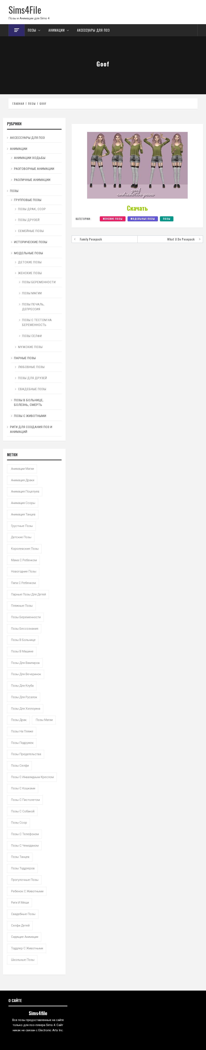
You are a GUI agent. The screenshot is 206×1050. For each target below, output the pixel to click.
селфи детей (20, 925)
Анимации (56, 30)
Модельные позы (143, 218)
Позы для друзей (32, 378)
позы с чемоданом (25, 845)
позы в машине (22, 651)
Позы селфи (32, 336)
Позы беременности (39, 282)
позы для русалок (24, 697)
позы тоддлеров (23, 868)
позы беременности (26, 617)
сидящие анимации (24, 937)
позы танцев (20, 857)
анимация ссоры (23, 503)
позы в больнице (23, 640)
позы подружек (22, 743)
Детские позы (30, 262)
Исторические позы (30, 242)
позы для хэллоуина (25, 708)
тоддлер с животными (27, 948)
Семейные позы (31, 231)
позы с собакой (22, 811)
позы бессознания (24, 628)
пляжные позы (22, 605)
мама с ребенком (24, 560)
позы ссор (19, 822)
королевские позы (25, 548)
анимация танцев (23, 514)
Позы (32, 30)
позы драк (19, 720)
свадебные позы (23, 914)
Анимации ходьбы (29, 158)
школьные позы (22, 960)
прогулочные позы (24, 880)
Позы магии (32, 293)
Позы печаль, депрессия (33, 307)
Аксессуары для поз (93, 30)
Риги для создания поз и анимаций (31, 429)
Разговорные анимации (34, 168)
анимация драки (22, 480)
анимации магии (22, 469)
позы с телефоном (25, 834)
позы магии (44, 720)
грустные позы (22, 526)
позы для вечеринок (26, 674)
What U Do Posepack (181, 239)
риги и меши (20, 902)
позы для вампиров (25, 663)
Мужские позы (30, 347)
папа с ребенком (23, 583)
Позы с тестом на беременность (37, 322)
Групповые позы (27, 200)
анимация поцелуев (25, 491)
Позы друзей (29, 220)
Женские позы (113, 218)
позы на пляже (22, 731)
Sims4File (24, 9)
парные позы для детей (28, 594)
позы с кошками (23, 788)
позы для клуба (22, 685)
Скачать (137, 207)
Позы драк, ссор (32, 209)
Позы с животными (30, 416)
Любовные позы (31, 367)
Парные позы (25, 358)
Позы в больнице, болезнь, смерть (28, 403)
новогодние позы (23, 571)
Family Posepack (91, 239)
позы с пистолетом (25, 800)
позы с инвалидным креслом (32, 777)
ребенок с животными (27, 891)
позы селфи (20, 765)
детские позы (21, 537)
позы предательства (26, 754)
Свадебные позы (32, 389)
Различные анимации (32, 179)
